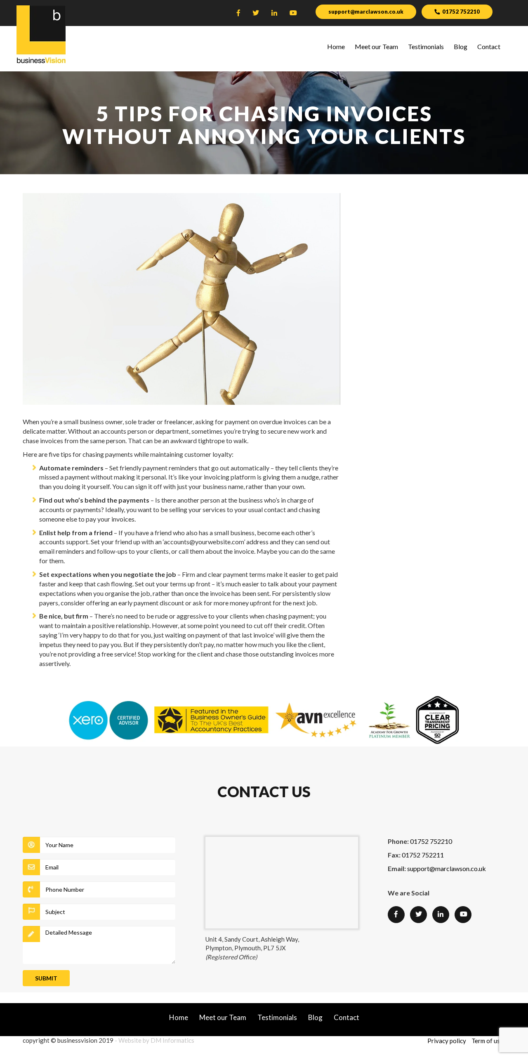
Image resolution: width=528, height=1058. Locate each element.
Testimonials (426, 46)
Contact (488, 46)
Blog (460, 46)
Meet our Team (376, 46)
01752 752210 (461, 11)
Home (336, 46)
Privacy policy (446, 1040)
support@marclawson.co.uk (365, 11)
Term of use (487, 1040)
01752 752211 (423, 855)
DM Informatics (172, 1040)
